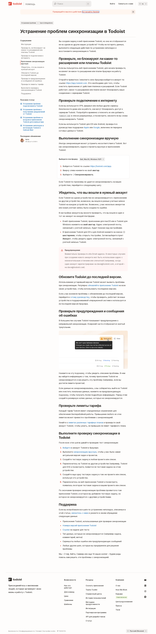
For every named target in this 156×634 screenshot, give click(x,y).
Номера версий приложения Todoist (79, 525)
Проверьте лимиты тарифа (32, 84)
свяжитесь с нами (79, 513)
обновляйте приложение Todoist (103, 285)
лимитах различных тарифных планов (85, 422)
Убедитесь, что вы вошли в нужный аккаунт (32, 68)
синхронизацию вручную (85, 452)
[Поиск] (88, 4)
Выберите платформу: (68, 159)
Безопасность (13, 631)
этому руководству (80, 297)
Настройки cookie (49, 631)
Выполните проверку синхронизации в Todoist (31, 89)
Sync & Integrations (46, 23)
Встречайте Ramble (90, 12)
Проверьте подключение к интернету (32, 57)
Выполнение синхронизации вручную (32, 62)
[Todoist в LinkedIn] (145, 586)
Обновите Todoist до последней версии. (30, 74)
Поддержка (26, 94)
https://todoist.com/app (100, 166)
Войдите (67, 448)
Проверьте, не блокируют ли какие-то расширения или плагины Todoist (33, 50)
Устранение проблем (28, 23)
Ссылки (66, 530)
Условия (38, 631)
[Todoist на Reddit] (145, 597)
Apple (86, 127)
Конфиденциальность (27, 631)
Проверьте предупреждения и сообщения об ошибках (33, 80)
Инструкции (26, 44)
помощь (30, 4)
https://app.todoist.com (76, 83)
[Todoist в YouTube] (145, 580)
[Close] (133, 12)
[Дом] (15, 4)
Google (96, 127)
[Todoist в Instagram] (145, 591)
